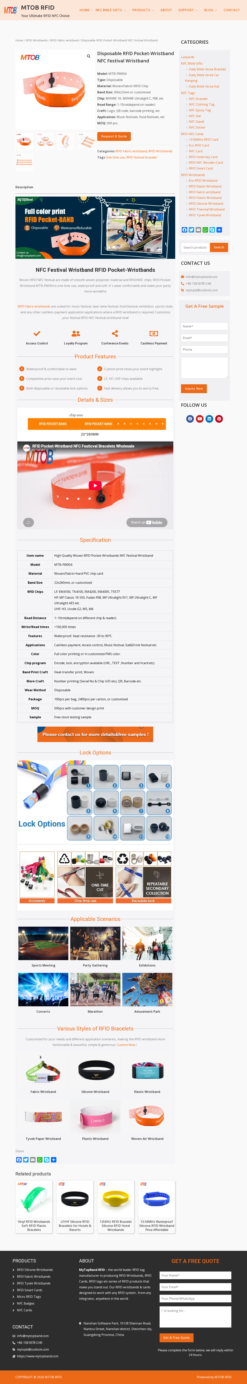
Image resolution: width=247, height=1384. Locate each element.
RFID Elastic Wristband (205, 186)
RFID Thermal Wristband (207, 209)
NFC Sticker (197, 127)
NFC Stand (196, 121)
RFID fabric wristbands (34, 306)
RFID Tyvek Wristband (205, 215)
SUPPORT (186, 10)
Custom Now (126, 1045)
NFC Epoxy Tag (200, 110)
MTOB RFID (38, 7)
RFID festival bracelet (141, 157)
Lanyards (187, 57)
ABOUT (166, 10)
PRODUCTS (141, 10)
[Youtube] (200, 419)
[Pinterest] (219, 419)
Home (19, 40)
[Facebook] (190, 419)
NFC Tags (188, 93)
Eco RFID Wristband (203, 180)
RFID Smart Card (201, 168)
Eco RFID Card (199, 145)
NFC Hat (195, 116)
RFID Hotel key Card (203, 157)
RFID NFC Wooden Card (206, 162)
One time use (115, 157)
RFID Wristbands (37, 40)
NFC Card (195, 151)
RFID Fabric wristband (64, 40)
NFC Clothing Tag (202, 104)
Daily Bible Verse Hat (204, 86)
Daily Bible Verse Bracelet (207, 69)
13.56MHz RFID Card (203, 139)
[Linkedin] (209, 419)
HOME (85, 10)
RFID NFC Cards (192, 134)
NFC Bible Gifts (192, 63)
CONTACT (232, 10)
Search (219, 247)
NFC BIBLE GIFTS (109, 10)
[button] (114, 136)
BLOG (208, 10)
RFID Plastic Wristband (205, 198)
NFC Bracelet (198, 99)
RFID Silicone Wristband (206, 203)
